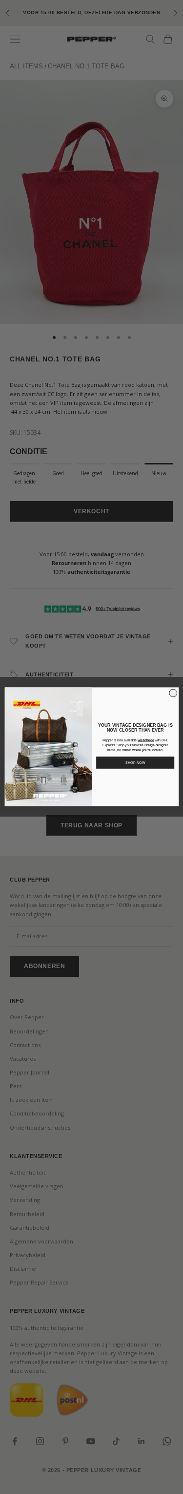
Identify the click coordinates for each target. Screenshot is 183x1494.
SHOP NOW (135, 763)
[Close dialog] (173, 693)
